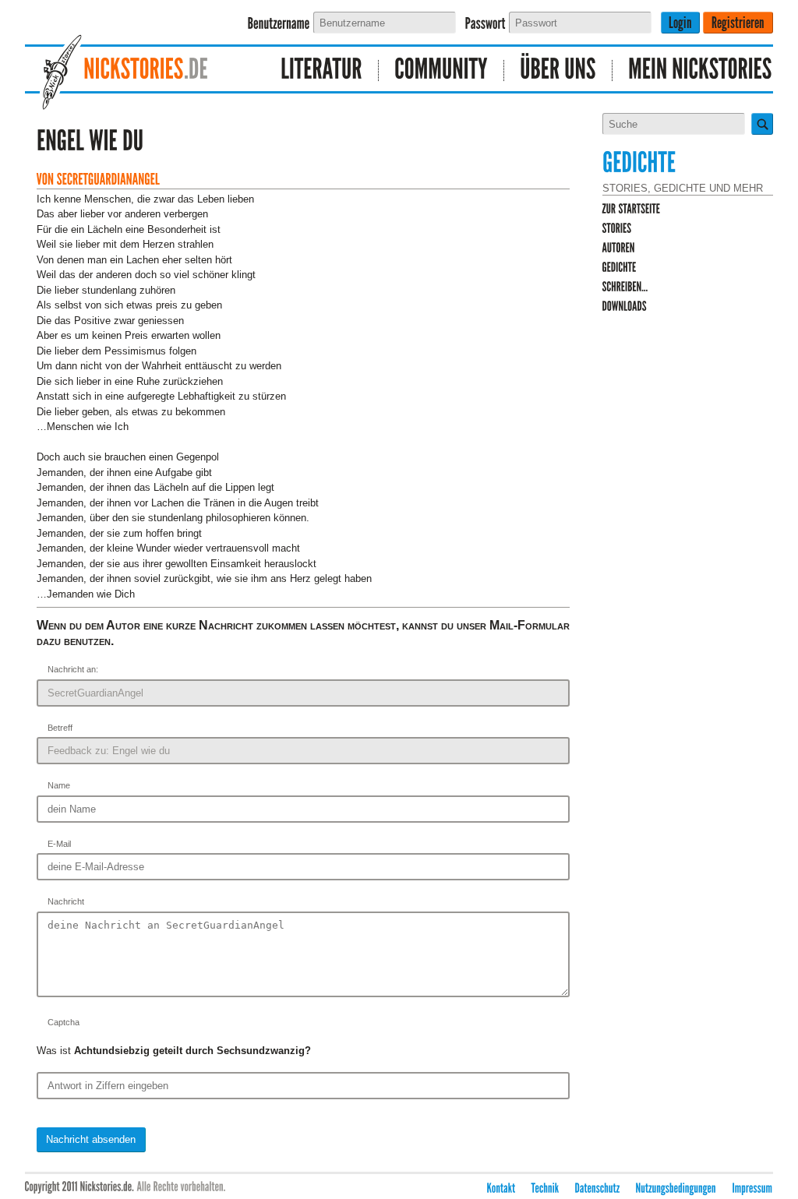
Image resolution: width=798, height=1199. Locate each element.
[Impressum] (753, 1187)
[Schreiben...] (625, 287)
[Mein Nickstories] (693, 70)
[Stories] (617, 228)
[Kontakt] (501, 1187)
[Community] (441, 70)
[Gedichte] (619, 267)
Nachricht (66, 901)
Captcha (63, 1022)
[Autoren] (618, 248)
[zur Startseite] (631, 209)
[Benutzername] (279, 24)
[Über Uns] (558, 70)
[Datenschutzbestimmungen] (597, 1187)
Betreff (60, 727)
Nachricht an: (73, 669)
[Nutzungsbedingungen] (676, 1187)
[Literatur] (322, 70)
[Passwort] (485, 24)
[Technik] (545, 1187)
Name (59, 785)
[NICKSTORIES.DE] (138, 70)
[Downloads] (625, 306)
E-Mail (59, 843)
